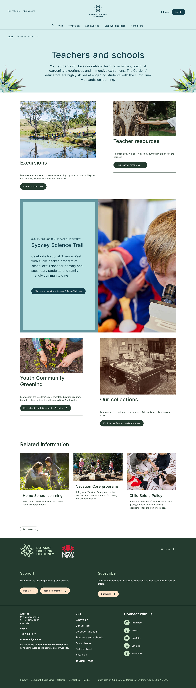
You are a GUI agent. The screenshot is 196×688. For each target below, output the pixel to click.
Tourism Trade (84, 661)
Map (167, 12)
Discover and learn (87, 632)
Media (86, 680)
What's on (82, 620)
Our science (29, 11)
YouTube (136, 638)
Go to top (168, 549)
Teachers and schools (89, 637)
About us (81, 655)
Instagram (137, 622)
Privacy (24, 680)
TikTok (135, 630)
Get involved (84, 649)
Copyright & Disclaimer (42, 680)
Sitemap (61, 680)
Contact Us (74, 680)
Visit (78, 614)
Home (10, 36)
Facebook (137, 653)
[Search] (53, 25)
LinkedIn (136, 645)
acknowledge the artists (50, 644)
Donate (178, 12)
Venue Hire (83, 626)
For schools (14, 11)
